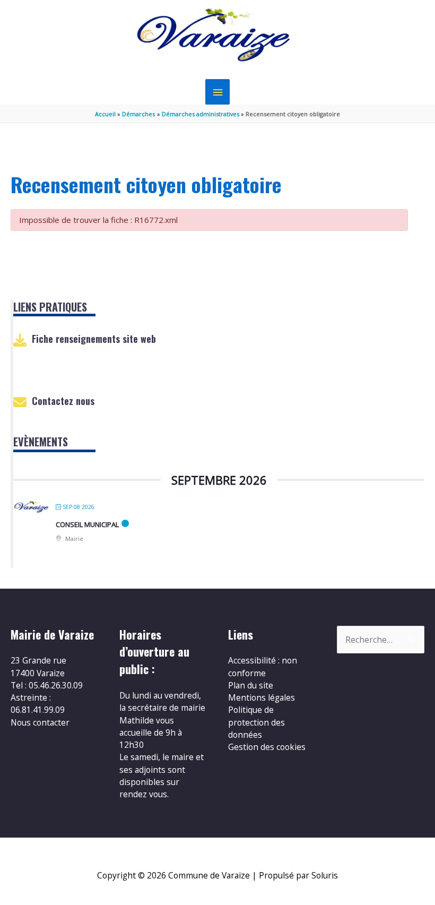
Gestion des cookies (267, 747)
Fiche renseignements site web (94, 339)
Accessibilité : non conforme (262, 666)
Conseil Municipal (87, 524)
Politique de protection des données (256, 722)
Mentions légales (261, 697)
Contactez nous (63, 401)
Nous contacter (40, 722)
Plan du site (250, 685)
